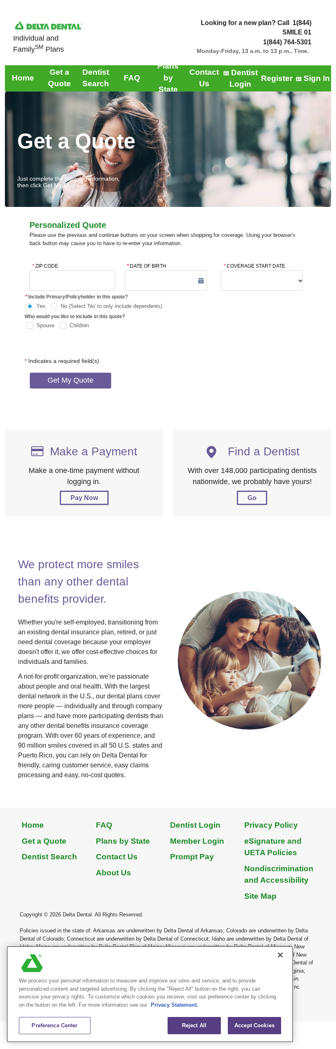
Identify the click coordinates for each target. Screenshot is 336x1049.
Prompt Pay (192, 856)
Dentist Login (195, 825)
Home (33, 825)
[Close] (280, 955)
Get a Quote (44, 841)
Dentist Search (49, 856)
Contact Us (117, 856)
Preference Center (54, 1025)
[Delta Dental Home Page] (48, 25)
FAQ (104, 825)
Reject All (194, 1025)
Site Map (260, 896)
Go (252, 497)
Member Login (197, 841)
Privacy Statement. (174, 1005)
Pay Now (84, 497)
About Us (113, 872)
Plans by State (123, 841)
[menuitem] (23, 78)
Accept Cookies (254, 1025)
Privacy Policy (271, 825)
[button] (201, 281)
